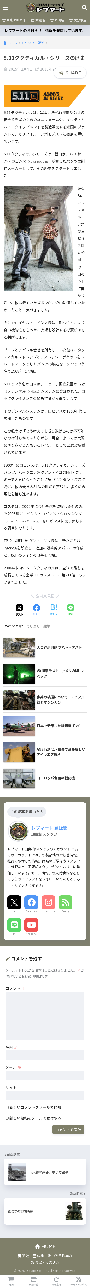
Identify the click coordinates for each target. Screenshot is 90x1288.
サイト (11, 1087)
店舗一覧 (43, 1255)
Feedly (66, 911)
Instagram (48, 911)
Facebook (31, 911)
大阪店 (40, 20)
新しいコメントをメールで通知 (35, 1107)
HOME (47, 1246)
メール (13, 1067)
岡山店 (59, 20)
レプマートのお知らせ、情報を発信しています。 (45, 30)
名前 (12, 1047)
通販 (25, 1255)
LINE (14, 934)
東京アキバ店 (16, 20)
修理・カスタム (46, 1262)
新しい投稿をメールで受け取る (35, 1118)
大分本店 (80, 20)
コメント (15, 988)
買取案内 (65, 1255)
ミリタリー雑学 (38, 626)
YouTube (31, 934)
